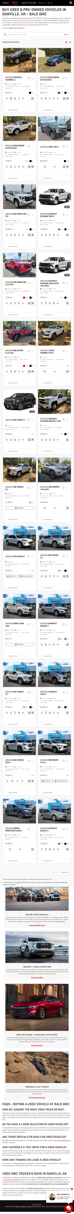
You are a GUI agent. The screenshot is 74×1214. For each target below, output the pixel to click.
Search (66, 34)
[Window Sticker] (67, 98)
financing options (19, 1163)
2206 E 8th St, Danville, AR (16, 28)
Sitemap (23, 1206)
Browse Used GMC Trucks (37, 925)
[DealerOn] (37, 1204)
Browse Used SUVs (37, 978)
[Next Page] (58, 872)
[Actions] (32, 78)
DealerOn (18, 1206)
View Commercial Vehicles (37, 1098)
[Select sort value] (69, 42)
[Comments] (32, 98)
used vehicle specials (60, 1140)
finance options (61, 921)
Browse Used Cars (37, 1045)
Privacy (29, 1206)
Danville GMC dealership (12, 1180)
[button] (34, 60)
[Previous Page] (54, 872)
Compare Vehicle (12, 110)
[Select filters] (66, 42)
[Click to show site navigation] (70, 3)
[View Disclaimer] (23, 98)
